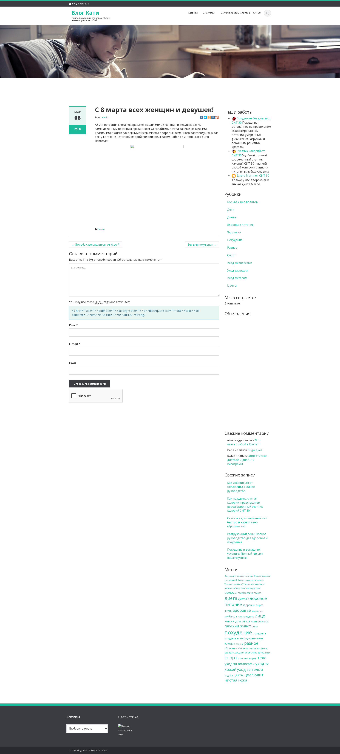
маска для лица (237, 621)
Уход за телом (237, 278)
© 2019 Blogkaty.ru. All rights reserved (88, 750)
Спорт (231, 255)
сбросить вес (233, 648)
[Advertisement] (170, 86)
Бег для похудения (202, 244)
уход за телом (250, 669)
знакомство (257, 611)
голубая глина (245, 592)
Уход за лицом (237, 270)
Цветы (232, 285)
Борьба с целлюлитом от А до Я (96, 244)
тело (262, 658)
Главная (193, 12)
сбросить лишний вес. (255, 648)
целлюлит (254, 674)
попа (255, 626)
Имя (73, 325)
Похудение (234, 240)
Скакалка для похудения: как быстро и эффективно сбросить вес (247, 522)
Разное (101, 229)
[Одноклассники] (209, 117)
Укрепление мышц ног (253, 584)
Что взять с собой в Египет (243, 442)
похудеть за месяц (236, 638)
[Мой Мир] (213, 117)
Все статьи (209, 12)
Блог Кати (85, 12)
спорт (231, 657)
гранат (257, 592)
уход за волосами (240, 663)
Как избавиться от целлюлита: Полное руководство (241, 487)
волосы (231, 592)
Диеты (231, 217)
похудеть (259, 633)
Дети (230, 210)
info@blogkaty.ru (80, 3)
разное (251, 643)
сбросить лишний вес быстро (241, 652)
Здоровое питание (240, 225)
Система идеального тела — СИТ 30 (240, 12)
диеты (242, 599)
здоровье (242, 610)
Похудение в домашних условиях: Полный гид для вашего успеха (245, 554)
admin (105, 117)
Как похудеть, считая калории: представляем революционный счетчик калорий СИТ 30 (245, 505)
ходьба (229, 675)
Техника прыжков (233, 584)
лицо (260, 616)
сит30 (261, 652)
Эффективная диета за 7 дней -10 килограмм (247, 460)
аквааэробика (232, 588)
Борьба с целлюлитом (242, 202)
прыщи (239, 643)
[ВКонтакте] (201, 117)
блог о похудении (250, 588)
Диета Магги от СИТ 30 (252, 176)
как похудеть (246, 616)
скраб (267, 653)
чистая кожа (236, 680)
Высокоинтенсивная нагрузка (239, 576)
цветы (238, 675)
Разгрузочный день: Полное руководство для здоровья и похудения (247, 538)
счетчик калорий (247, 658)
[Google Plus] (217, 117)
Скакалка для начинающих (251, 580)
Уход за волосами (239, 263)
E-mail (74, 344)
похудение (238, 632)
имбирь (231, 616)
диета (231, 598)
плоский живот (238, 626)
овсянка (262, 621)
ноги (254, 621)
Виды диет (254, 450)
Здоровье (234, 232)
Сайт (72, 363)
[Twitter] (205, 117)
